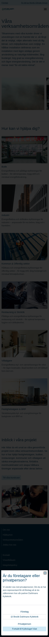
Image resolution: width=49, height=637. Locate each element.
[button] (45, 573)
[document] (24, 318)
